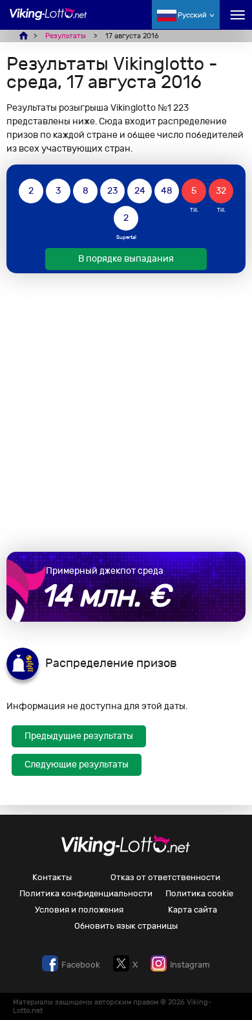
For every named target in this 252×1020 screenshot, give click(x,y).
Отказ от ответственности (165, 877)
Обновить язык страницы (126, 926)
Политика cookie (199, 893)
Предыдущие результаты (79, 736)
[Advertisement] (126, 412)
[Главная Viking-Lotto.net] (48, 21)
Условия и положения (79, 909)
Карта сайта (192, 909)
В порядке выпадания (126, 258)
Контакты (52, 877)
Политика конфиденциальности (85, 893)
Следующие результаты (77, 764)
